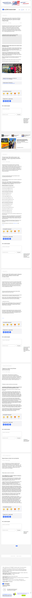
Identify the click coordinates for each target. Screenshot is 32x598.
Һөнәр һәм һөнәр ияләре (7, 365)
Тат (23, 9)
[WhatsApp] (10, 101)
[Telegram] (8, 101)
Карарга (23, 595)
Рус (19, 9)
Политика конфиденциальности (7, 596)
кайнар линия (15, 223)
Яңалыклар (5, 15)
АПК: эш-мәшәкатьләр (6, 455)
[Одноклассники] (6, 101)
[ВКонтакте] (4, 101)
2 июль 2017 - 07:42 (4, 161)
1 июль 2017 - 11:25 (4, 460)
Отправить (19, 114)
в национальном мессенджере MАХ (9, 83)
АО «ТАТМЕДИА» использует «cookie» (7, 594)
